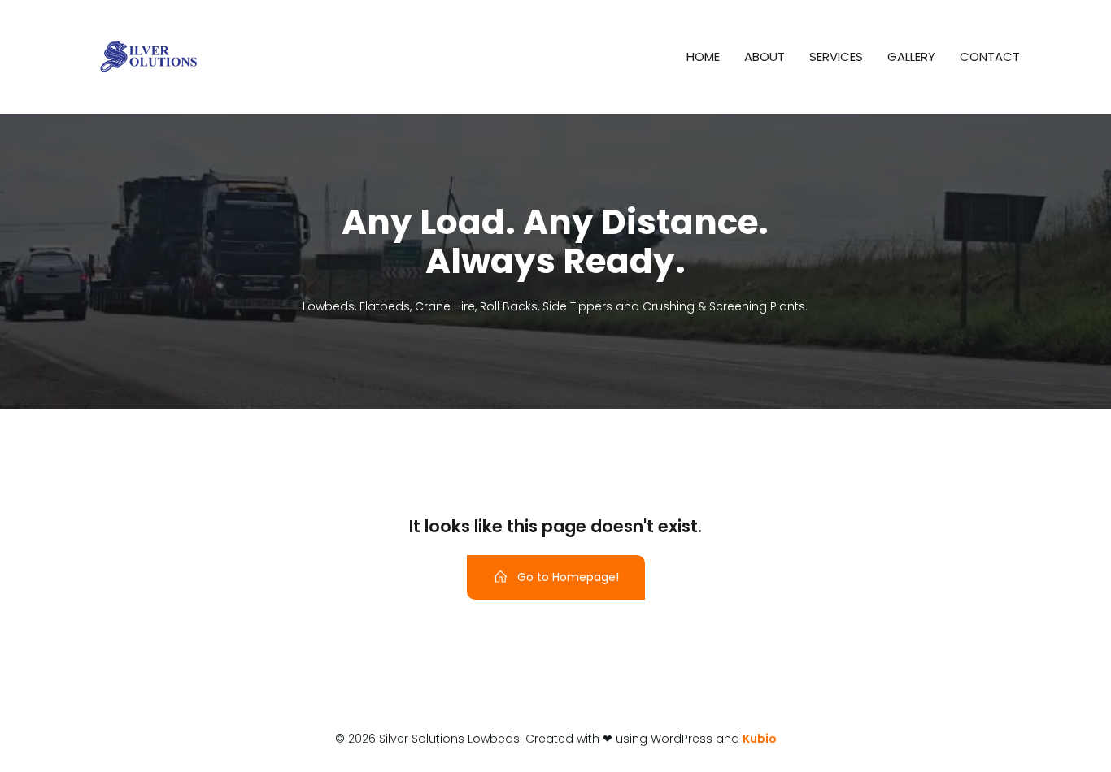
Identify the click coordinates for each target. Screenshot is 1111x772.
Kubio (760, 739)
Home (703, 56)
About (764, 56)
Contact (990, 56)
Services (836, 56)
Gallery (911, 56)
